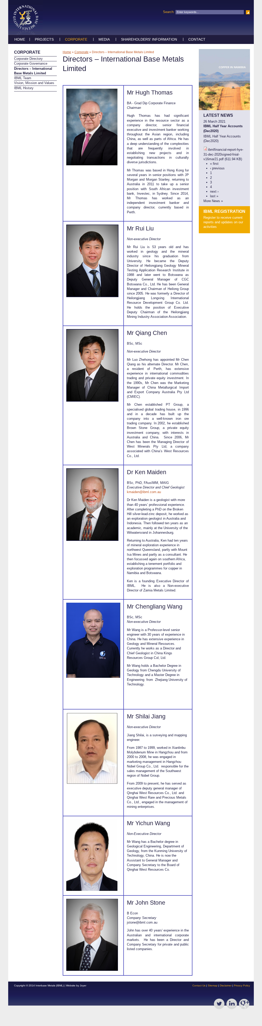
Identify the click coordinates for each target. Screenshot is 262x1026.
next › (214, 191)
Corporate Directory (28, 59)
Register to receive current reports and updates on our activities (223, 222)
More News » (213, 201)
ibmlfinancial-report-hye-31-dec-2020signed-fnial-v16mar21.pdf (223, 154)
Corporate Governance (30, 63)
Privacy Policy (242, 985)
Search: (169, 12)
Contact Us (198, 985)
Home (19, 39)
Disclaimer (226, 985)
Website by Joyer (76, 985)
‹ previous (217, 168)
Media (104, 39)
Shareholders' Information (149, 39)
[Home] (25, 34)
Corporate (76, 39)
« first (214, 164)
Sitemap (212, 985)
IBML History (24, 88)
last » (214, 196)
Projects (44, 39)
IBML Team (22, 78)
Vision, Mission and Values (34, 83)
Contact (196, 39)
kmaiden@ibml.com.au (144, 492)
